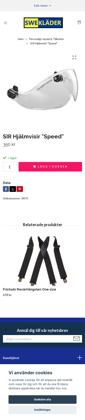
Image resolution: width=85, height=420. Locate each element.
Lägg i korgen (53, 166)
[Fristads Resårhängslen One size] (42, 261)
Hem (21, 39)
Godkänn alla (42, 399)
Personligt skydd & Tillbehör (46, 39)
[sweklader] (43, 22)
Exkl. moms (41, 5)
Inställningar (42, 409)
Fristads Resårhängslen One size (29, 289)
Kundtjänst (11, 358)
